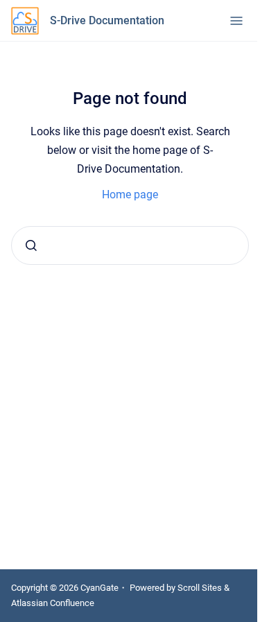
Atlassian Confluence (52, 603)
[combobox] (130, 245)
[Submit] (31, 245)
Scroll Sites (199, 587)
